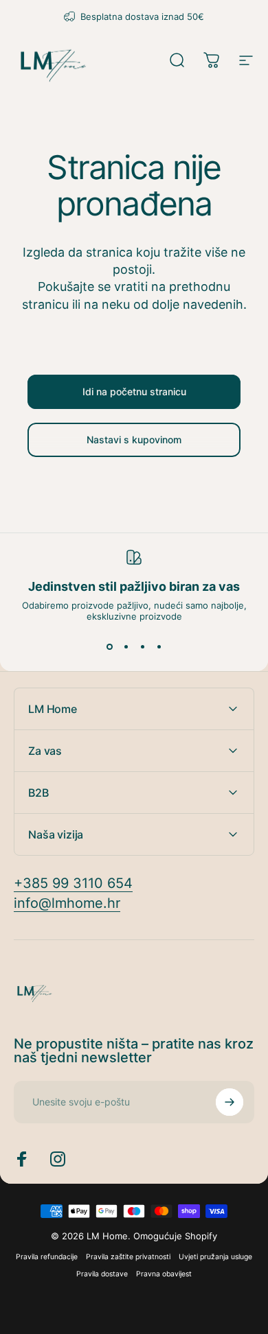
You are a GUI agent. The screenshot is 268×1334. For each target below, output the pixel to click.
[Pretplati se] (229, 1102)
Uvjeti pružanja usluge (215, 1256)
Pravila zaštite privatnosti (128, 1256)
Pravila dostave (102, 1273)
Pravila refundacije (47, 1256)
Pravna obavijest (164, 1273)
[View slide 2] (126, 646)
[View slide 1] (109, 646)
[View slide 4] (158, 646)
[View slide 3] (142, 646)
